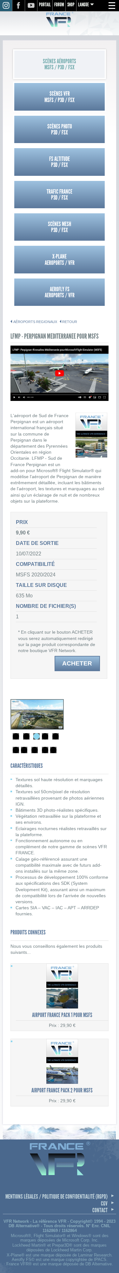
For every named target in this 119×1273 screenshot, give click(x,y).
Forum (59, 5)
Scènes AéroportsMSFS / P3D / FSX (59, 64)
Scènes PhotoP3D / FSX (59, 129)
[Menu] (111, 5)
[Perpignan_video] (59, 399)
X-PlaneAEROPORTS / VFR (60, 259)
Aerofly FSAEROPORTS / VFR (60, 292)
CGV (104, 1203)
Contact (100, 1210)
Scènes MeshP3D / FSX (59, 227)
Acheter (77, 663)
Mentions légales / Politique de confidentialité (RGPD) (56, 1196)
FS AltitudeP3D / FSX (59, 162)
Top (107, 1262)
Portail (45, 5)
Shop (71, 5)
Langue (83, 5)
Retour (69, 322)
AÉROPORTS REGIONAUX (35, 322)
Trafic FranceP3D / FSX (59, 194)
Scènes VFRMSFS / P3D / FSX (59, 96)
